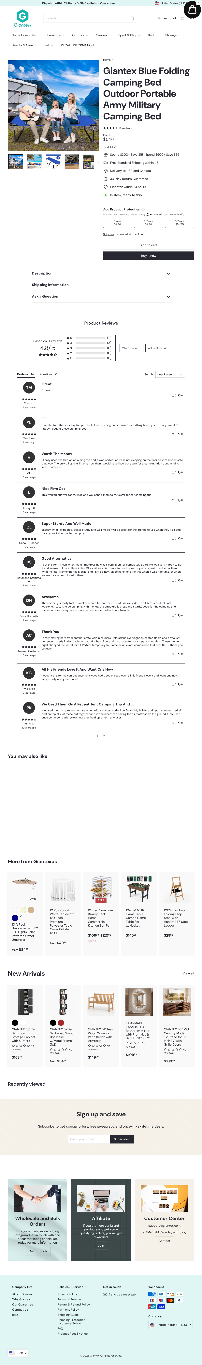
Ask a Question (157, 348)
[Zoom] (53, 105)
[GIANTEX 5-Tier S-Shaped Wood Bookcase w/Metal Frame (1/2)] (63, 1026)
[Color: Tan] (31, 910)
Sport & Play (127, 35)
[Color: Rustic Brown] (61, 1023)
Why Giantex (21, 1299)
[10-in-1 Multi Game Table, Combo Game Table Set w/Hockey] (139, 907)
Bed (151, 35)
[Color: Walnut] (167, 1023)
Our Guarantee (22, 1304)
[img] (29, 399)
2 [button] (104, 736)
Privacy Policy (67, 1294)
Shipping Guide (68, 1315)
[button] (89, 338)
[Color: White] (23, 1023)
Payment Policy (68, 1310)
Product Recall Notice (73, 1334)
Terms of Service (69, 1299)
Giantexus (45, 861)
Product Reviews (101, 323)
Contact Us (20, 1310)
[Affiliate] (101, 1198)
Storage (171, 35)
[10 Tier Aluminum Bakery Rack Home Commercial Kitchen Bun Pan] (101, 909)
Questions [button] (45, 374)
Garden (102, 35)
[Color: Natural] (91, 1023)
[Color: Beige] (23, 910)
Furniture (54, 35)
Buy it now (148, 256)
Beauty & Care (23, 45)
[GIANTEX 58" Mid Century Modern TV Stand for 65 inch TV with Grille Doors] (177, 1026)
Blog (15, 1315)
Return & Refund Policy (74, 1304)
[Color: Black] (15, 1023)
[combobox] (90, 18)
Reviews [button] (22, 374)
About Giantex (22, 1294)
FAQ (60, 1329)
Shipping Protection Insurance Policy (71, 1321)
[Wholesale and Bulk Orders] (37, 1198)
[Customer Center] (164, 1198)
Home (107, 59)
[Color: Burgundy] (15, 910)
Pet (47, 45)
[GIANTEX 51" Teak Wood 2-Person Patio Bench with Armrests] (101, 1024)
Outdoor (78, 35)
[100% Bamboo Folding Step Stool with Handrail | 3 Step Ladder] (177, 907)
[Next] (96, 162)
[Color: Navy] (15, 918)
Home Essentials (24, 35)
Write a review (131, 348)
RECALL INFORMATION (77, 45)
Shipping (108, 234)
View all (188, 973)
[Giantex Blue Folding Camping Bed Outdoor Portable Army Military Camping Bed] (22, 806)
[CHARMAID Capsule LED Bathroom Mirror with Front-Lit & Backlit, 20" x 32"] (139, 1023)
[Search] (132, 18)
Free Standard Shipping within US (78, 3)
